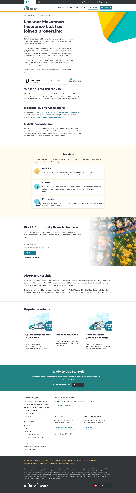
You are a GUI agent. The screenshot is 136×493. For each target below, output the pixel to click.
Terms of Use (28, 460)
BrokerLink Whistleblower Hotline (85, 460)
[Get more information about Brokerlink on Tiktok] (70, 434)
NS (75, 401)
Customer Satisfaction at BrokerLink (36, 463)
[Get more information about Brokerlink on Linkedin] (59, 434)
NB (65, 401)
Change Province (84, 2)
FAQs (26, 443)
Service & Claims (72, 7)
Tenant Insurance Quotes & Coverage (36, 407)
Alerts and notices (30, 449)
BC (58, 401)
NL (68, 401)
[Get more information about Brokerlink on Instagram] (66, 434)
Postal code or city (30, 244)
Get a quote (93, 7)
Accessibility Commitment (63, 460)
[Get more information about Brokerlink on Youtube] (63, 434)
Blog (100, 2)
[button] (93, 2)
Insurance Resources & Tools (34, 437)
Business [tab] (44, 2)
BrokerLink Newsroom (31, 434)
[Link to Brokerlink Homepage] (25, 15)
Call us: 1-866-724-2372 (65, 427)
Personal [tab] (31, 2)
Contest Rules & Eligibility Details (35, 446)
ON (81, 401)
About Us (27, 425)
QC (88, 401)
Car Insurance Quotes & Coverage (35, 401)
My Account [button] (105, 7)
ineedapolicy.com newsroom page (48, 117)
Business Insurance (30, 410)
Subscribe (89, 427)
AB (55, 401)
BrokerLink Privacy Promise (44, 460)
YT (94, 401)
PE (85, 401)
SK (91, 401)
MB (62, 401)
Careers (26, 428)
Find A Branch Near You (63, 405)
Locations (83, 7)
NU (78, 401)
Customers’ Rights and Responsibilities (62, 463)
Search (31, 253)
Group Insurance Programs (33, 413)
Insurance (27, 416)
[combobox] (42, 247)
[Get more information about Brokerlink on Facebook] (55, 434)
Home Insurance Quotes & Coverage (36, 404)
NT (71, 401)
